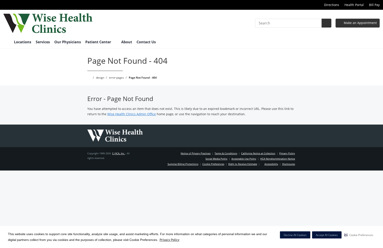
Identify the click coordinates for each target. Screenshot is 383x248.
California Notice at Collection (258, 153)
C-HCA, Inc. (118, 153)
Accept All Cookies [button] (327, 235)
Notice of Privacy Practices (196, 153)
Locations (22, 42)
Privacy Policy (169, 240)
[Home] (6, 42)
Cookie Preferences (213, 164)
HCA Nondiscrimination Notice (277, 158)
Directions (331, 5)
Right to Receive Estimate (242, 164)
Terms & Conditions (226, 153)
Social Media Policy (216, 158)
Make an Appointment (360, 23)
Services (43, 42)
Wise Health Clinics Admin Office (131, 114)
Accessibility (271, 164)
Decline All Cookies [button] (295, 235)
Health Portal (354, 5)
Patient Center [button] (98, 42)
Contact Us (146, 42)
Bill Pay (374, 5)
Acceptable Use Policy (243, 158)
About (126, 42)
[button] (358, 234)
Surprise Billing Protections (183, 164)
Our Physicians (67, 42)
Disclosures (288, 164)
